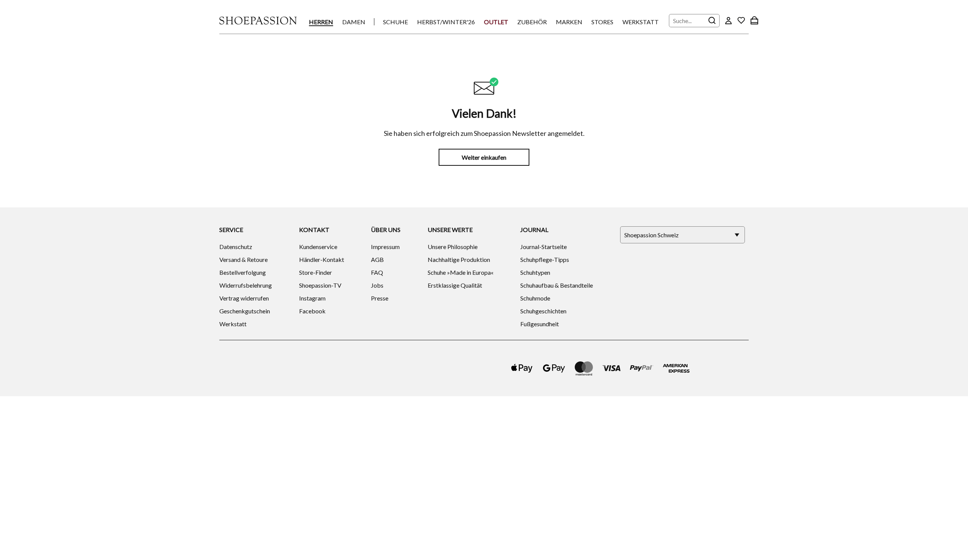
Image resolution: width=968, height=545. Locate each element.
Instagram (312, 298)
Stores (602, 21)
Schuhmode (535, 298)
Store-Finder (315, 272)
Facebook (312, 311)
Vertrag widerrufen (244, 298)
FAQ (377, 272)
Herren (321, 21)
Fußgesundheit (539, 323)
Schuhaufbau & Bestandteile (556, 285)
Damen (353, 21)
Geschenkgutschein (244, 311)
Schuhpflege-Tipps (544, 259)
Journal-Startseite (543, 246)
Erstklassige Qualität (455, 285)
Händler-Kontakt (321, 259)
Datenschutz (235, 246)
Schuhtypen (535, 272)
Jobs (377, 285)
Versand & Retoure (243, 259)
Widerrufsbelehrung (245, 285)
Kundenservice (318, 246)
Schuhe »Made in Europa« (460, 272)
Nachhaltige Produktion (459, 259)
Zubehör (532, 21)
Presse (379, 298)
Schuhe (395, 21)
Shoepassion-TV (320, 285)
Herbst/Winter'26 (446, 21)
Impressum (385, 246)
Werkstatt (640, 21)
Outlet (496, 21)
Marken (569, 21)
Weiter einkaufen (484, 157)
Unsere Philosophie (453, 246)
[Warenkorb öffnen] (754, 20)
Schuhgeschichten (543, 311)
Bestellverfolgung (242, 272)
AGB (377, 259)
